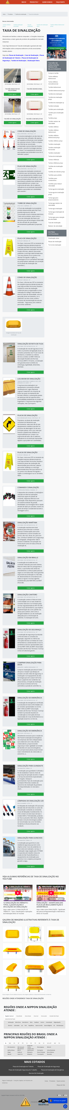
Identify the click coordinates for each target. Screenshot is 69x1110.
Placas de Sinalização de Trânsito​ (23, 1066)
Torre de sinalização (54, 245)
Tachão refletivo (53, 127)
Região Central (9, 1016)
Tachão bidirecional (54, 87)
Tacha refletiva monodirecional (53, 83)
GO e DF (49, 1043)
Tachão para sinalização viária (56, 114)
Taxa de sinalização (30, 25)
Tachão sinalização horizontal (18, 25)
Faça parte (60, 2)
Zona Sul (36, 1016)
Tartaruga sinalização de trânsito (56, 213)
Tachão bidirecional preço (56, 90)
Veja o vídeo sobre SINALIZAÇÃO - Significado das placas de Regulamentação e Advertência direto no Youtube (51, 911)
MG (10, 1043)
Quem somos (47, 2)
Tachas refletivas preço (55, 163)
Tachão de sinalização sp (56, 103)
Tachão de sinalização (55, 94)
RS (31, 1043)
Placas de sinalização (54, 241)
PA (59, 1043)
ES (14, 1043)
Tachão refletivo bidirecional (53, 131)
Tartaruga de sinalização (56, 189)
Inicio (24, 2)
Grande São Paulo (54, 1016)
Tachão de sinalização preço (55, 98)
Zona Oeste (28, 1016)
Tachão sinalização (54, 144)
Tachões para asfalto (55, 175)
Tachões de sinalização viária (42, 25)
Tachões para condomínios (52, 179)
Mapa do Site (61, 1085)
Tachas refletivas (53, 160)
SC (27, 1043)
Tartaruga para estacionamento (53, 199)
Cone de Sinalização (31, 55)
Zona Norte (19, 1016)
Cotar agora (12, 94)
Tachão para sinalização (56, 109)
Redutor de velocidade (55, 226)
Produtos (34, 2)
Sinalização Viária (33, 60)
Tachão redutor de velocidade (54, 122)
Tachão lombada (53, 106)
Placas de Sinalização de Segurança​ (49, 1066)
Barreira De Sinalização (36, 1073)
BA (39, 1043)
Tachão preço (52, 118)
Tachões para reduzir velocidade (55, 185)
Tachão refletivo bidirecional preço (57, 25)
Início (46, 1081)
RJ (5, 1043)
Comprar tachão (53, 73)
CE (43, 1043)
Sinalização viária (53, 238)
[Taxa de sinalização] (12, 76)
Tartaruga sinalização (55, 208)
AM (55, 1043)
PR (22, 1043)
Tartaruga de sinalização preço (56, 193)
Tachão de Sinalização (18, 60)
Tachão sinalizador (54, 153)
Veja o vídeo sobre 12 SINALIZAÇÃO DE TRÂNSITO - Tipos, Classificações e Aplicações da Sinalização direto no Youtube (17, 911)
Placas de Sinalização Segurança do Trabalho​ (23, 1070)
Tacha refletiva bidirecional (53, 77)
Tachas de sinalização (55, 156)
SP (18, 1043)
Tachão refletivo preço (7, 25)
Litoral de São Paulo (10, 1019)
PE (35, 1043)
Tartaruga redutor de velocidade (55, 204)
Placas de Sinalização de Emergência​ (52, 1070)
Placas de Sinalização (16, 55)
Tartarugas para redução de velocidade (56, 218)
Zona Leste (44, 1016)
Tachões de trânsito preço (56, 172)
